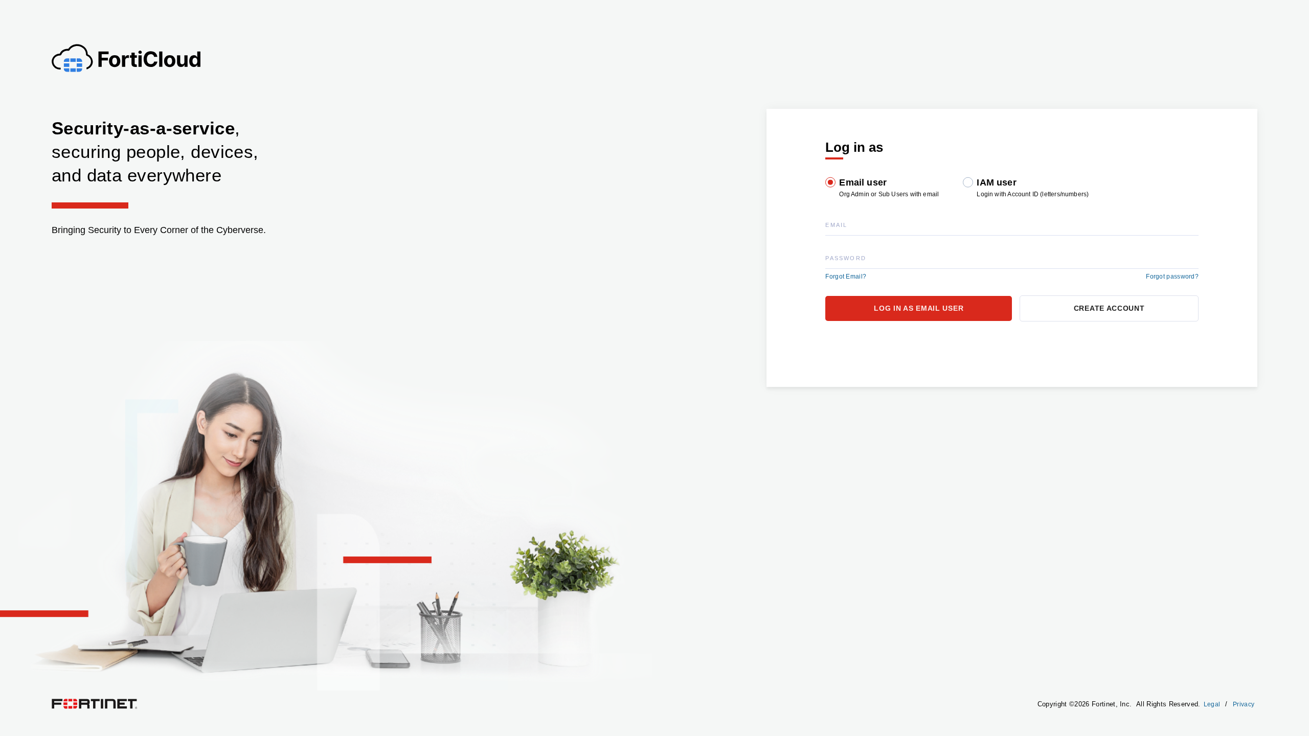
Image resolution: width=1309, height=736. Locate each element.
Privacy (1243, 704)
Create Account (1109, 308)
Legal (1212, 704)
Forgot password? (1172, 276)
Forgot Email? (845, 276)
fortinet (62, 701)
